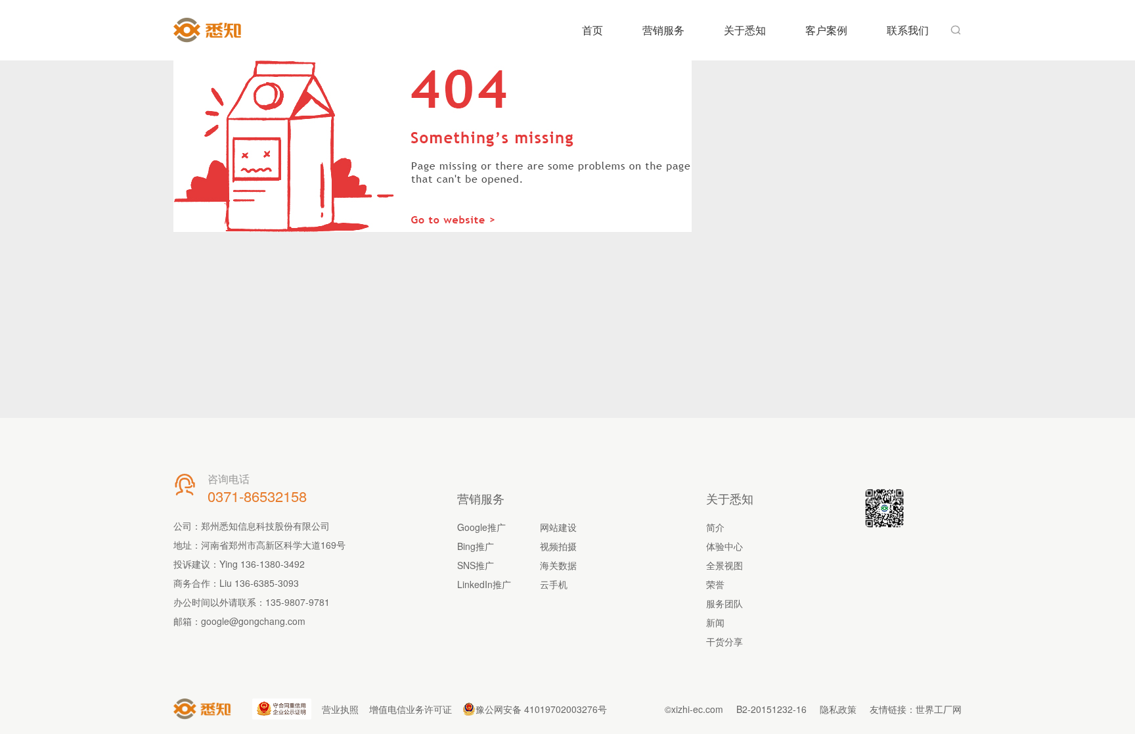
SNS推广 (475, 565)
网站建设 (558, 527)
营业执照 (340, 709)
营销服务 (663, 29)
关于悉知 (745, 29)
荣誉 (715, 584)
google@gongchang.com (253, 621)
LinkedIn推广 (484, 584)
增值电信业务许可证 (410, 709)
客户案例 (826, 29)
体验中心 (724, 546)
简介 (715, 527)
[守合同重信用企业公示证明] (281, 709)
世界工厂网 (939, 709)
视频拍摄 (558, 546)
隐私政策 (838, 709)
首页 (592, 29)
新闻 (715, 622)
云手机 (554, 584)
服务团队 (724, 603)
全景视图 (724, 565)
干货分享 (724, 641)
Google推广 (481, 527)
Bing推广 (475, 546)
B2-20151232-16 (771, 709)
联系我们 (908, 29)
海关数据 (558, 565)
